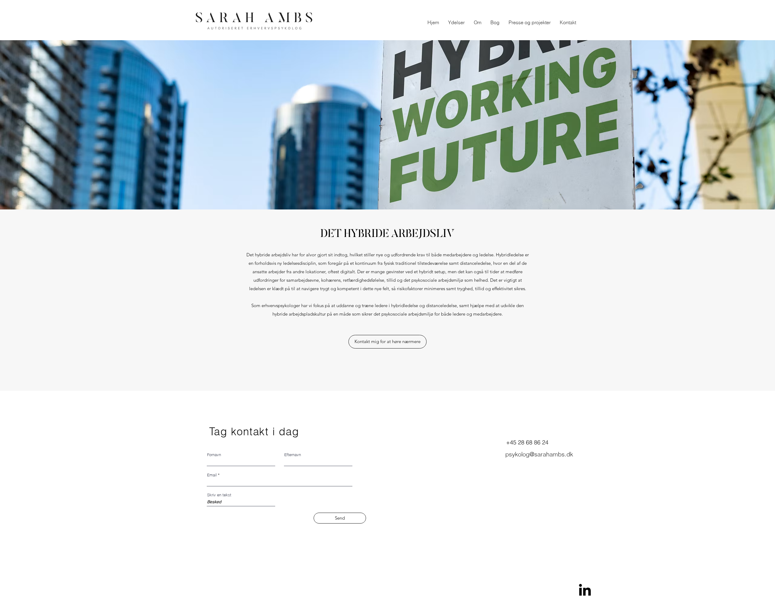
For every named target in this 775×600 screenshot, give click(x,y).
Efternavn (292, 455)
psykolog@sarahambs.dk (539, 454)
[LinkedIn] (584, 589)
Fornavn (214, 455)
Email (212, 475)
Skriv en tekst (219, 495)
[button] (456, 22)
